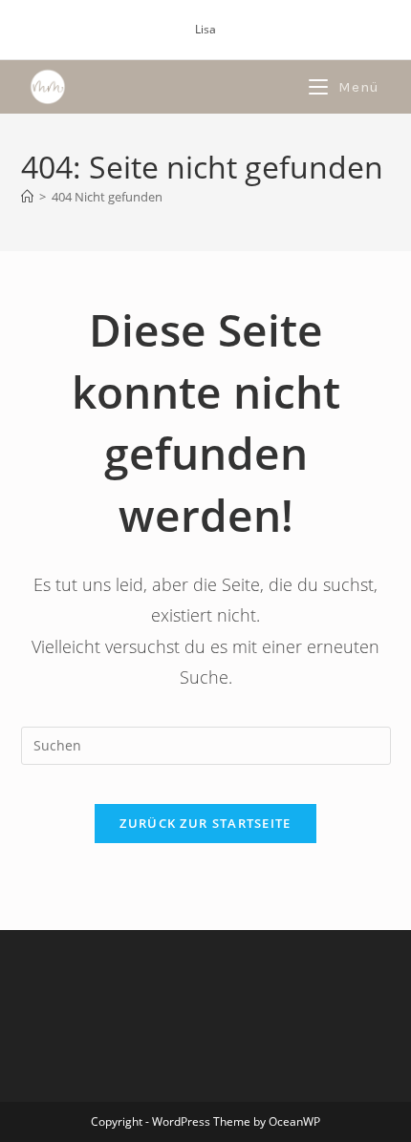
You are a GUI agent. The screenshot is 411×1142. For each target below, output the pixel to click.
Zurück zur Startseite (205, 823)
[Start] (27, 196)
